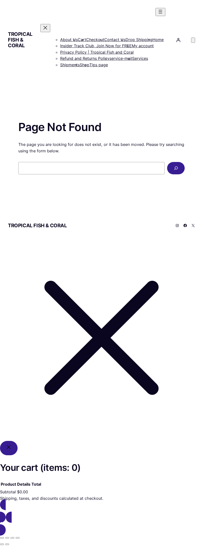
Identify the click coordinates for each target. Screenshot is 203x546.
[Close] (9, 448)
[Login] (178, 40)
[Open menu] (160, 12)
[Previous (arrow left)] (2, 544)
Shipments (70, 64)
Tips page (98, 64)
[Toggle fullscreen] (7, 538)
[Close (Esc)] (18, 538)
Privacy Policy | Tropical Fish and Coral (97, 52)
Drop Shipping (139, 39)
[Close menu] (45, 28)
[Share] (12, 538)
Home (158, 39)
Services (140, 58)
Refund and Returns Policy (84, 58)
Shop (84, 64)
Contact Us (115, 39)
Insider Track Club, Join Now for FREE (96, 45)
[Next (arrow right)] (7, 544)
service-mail (120, 58)
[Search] (176, 168)
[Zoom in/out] (2, 538)
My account (143, 45)
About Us (69, 39)
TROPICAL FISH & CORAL (20, 39)
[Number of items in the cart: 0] (193, 40)
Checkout (95, 39)
